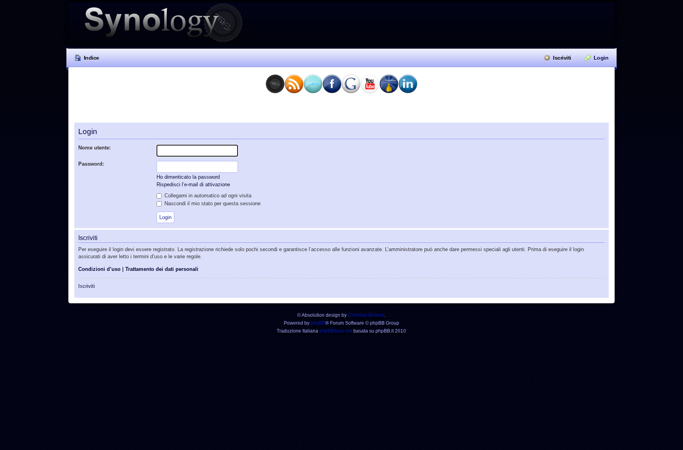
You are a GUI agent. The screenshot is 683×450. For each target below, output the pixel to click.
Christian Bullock (366, 315)
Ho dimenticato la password (188, 177)
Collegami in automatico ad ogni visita (207, 196)
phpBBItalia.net (335, 331)
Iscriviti (562, 58)
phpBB (318, 323)
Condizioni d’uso (99, 269)
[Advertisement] (341, 111)
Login (601, 58)
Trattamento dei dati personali (161, 269)
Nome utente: (94, 148)
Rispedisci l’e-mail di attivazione (193, 184)
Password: (91, 164)
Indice (91, 58)
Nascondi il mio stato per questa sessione (211, 203)
